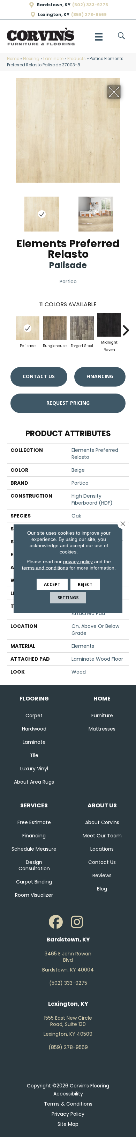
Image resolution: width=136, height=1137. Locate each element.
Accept (52, 584)
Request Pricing (68, 402)
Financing (99, 376)
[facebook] (56, 922)
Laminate (53, 58)
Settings (68, 598)
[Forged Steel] (82, 328)
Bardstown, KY (53, 5)
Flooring (31, 58)
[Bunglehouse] (54, 328)
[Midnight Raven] (109, 324)
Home (13, 58)
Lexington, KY (53, 15)
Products (76, 58)
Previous (10, 210)
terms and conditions (45, 568)
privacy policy (78, 561)
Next (125, 210)
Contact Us (39, 376)
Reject (85, 584)
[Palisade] (27, 328)
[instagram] (76, 922)
